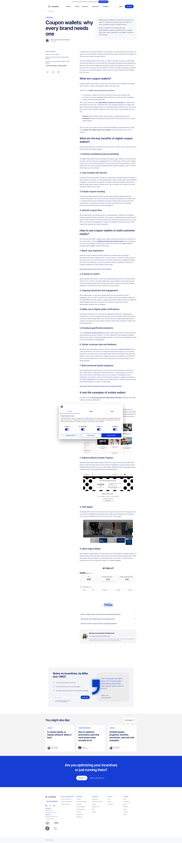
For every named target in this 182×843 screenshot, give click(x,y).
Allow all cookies (111, 435)
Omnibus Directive (125, 349)
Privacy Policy (90, 420)
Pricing (77, 6)
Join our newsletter (51, 801)
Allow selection (91, 435)
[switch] (83, 429)
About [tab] (112, 411)
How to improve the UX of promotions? (99, 269)
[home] (53, 6)
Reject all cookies (70, 435)
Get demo (129, 6)
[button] (69, 6)
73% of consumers (88, 379)
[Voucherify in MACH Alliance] (49, 823)
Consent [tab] (70, 411)
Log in (120, 6)
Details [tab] (91, 411)
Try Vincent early (103, 1)
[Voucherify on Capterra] (56, 823)
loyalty (93, 246)
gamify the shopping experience (95, 333)
